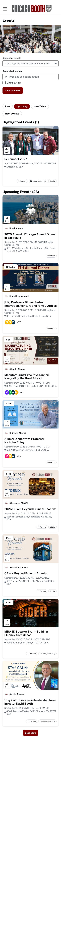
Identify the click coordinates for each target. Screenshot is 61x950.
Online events (14, 82)
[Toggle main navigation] (5, 8)
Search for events (12, 58)
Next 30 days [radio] (12, 113)
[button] (55, 64)
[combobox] (30, 77)
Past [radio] (7, 106)
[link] (15, 159)
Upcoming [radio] (22, 106)
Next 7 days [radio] (40, 106)
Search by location (12, 71)
